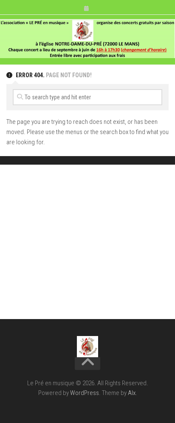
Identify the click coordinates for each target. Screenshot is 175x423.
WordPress (84, 393)
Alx (131, 393)
